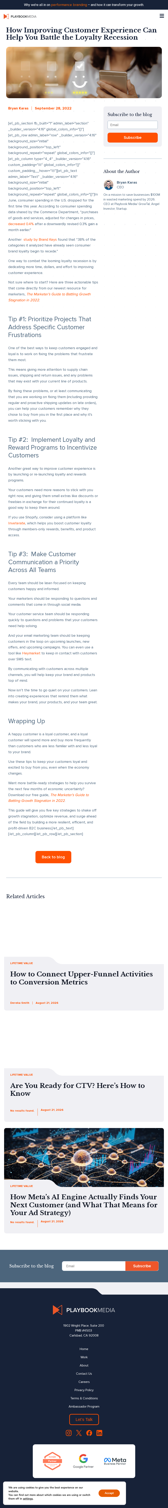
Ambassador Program (84, 1406)
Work (84, 1357)
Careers (84, 1382)
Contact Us (84, 1374)
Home (84, 1349)
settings (28, 1499)
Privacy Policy (84, 1390)
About (84, 1365)
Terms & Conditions (84, 1398)
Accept (109, 1493)
